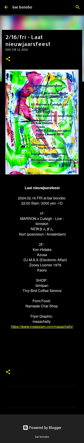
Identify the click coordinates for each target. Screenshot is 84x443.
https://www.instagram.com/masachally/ (42, 326)
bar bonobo (22, 7)
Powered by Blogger (44, 428)
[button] (8, 59)
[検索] (77, 7)
